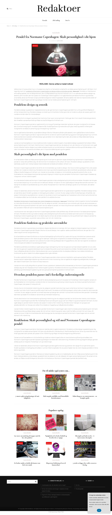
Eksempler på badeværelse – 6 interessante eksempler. (84, 437)
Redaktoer (59, 8)
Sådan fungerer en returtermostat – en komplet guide (85, 397)
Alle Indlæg (56, 20)
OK (99, 510)
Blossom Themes (67, 508)
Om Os (67, 20)
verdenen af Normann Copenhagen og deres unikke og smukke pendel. (49, 91)
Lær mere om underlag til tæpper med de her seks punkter (27, 437)
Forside (44, 20)
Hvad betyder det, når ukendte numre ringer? (54, 485)
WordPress (83, 508)
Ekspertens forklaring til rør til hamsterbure (56, 464)
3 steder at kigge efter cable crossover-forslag (85, 464)
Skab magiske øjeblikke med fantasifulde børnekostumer (56, 397)
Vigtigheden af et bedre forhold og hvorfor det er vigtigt (56, 437)
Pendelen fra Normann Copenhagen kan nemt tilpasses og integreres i (37, 201)
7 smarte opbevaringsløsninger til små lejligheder (27, 397)
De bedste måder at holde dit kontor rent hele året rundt (27, 464)
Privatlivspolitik (79, 489)
